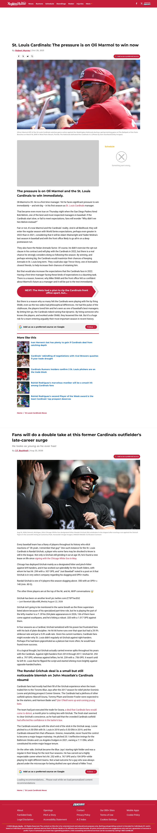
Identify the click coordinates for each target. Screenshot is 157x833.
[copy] (32, 56)
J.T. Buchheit (21, 450)
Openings (48, 810)
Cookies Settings (108, 819)
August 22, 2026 (55, 601)
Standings (61, 4)
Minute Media (17, 826)
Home (19, 413)
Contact (81, 810)
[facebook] (136, 3)
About (20, 810)
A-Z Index (81, 819)
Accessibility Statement (55, 819)
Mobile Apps (133, 810)
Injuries (80, 4)
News (30, 4)
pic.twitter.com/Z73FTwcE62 (65, 598)
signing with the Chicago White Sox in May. (56, 558)
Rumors (39, 4)
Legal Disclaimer (25, 819)
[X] (142, 3)
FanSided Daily (24, 815)
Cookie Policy (133, 815)
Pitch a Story (49, 815)
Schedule (49, 4)
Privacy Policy (83, 815)
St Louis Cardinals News (36, 413)
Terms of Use (106, 815)
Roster (71, 4)
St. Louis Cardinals (75, 205)
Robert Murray (22, 50)
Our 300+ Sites (107, 810)
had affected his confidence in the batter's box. (40, 720)
